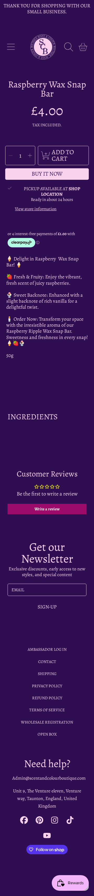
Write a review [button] (47, 509)
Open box (47, 734)
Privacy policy (47, 686)
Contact (47, 661)
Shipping (47, 673)
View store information (35, 209)
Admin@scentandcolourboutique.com (49, 778)
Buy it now (47, 174)
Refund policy (47, 698)
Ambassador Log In (47, 649)
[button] (11, 47)
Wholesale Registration (47, 722)
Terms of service (47, 710)
